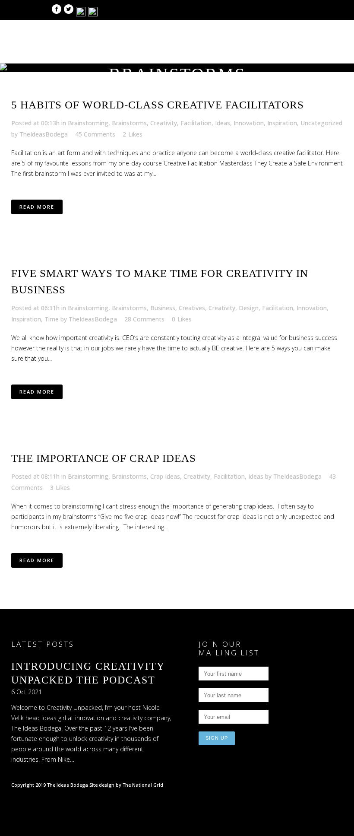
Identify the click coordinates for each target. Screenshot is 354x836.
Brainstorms (129, 123)
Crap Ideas (165, 476)
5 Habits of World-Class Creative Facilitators (157, 105)
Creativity (163, 123)
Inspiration (282, 123)
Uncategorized (321, 123)
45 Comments (95, 134)
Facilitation (196, 123)
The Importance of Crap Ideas (103, 458)
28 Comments (144, 319)
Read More (36, 206)
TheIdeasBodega (43, 134)
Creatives (192, 308)
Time (51, 319)
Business (162, 308)
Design (249, 308)
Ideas (222, 123)
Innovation (249, 123)
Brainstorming (88, 123)
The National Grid (143, 785)
